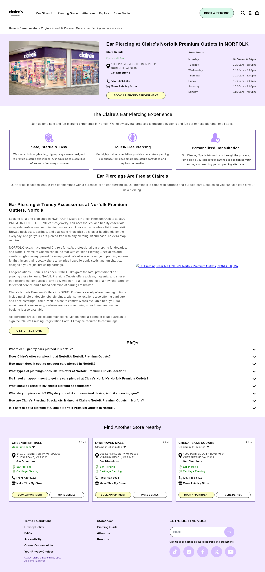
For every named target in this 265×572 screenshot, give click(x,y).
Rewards (103, 539)
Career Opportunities (39, 545)
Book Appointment (30, 495)
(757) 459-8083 (120, 80)
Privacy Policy (34, 527)
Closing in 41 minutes (108, 446)
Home (12, 28)
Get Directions (120, 72)
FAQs (28, 533)
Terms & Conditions (37, 521)
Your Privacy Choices (39, 551)
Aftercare (103, 533)
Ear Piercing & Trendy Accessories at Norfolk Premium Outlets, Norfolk (68, 207)
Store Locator (29, 28)
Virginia (46, 28)
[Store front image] (54, 68)
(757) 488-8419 (192, 477)
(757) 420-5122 (26, 477)
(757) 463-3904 (109, 477)
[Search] (243, 13)
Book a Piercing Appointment (136, 95)
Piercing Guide (107, 527)
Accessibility (32, 539)
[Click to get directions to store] (187, 266)
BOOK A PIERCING (216, 13)
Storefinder (105, 521)
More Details (66, 495)
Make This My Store (124, 86)
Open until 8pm (115, 58)
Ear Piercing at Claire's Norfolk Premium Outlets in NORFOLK (177, 44)
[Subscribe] (229, 532)
